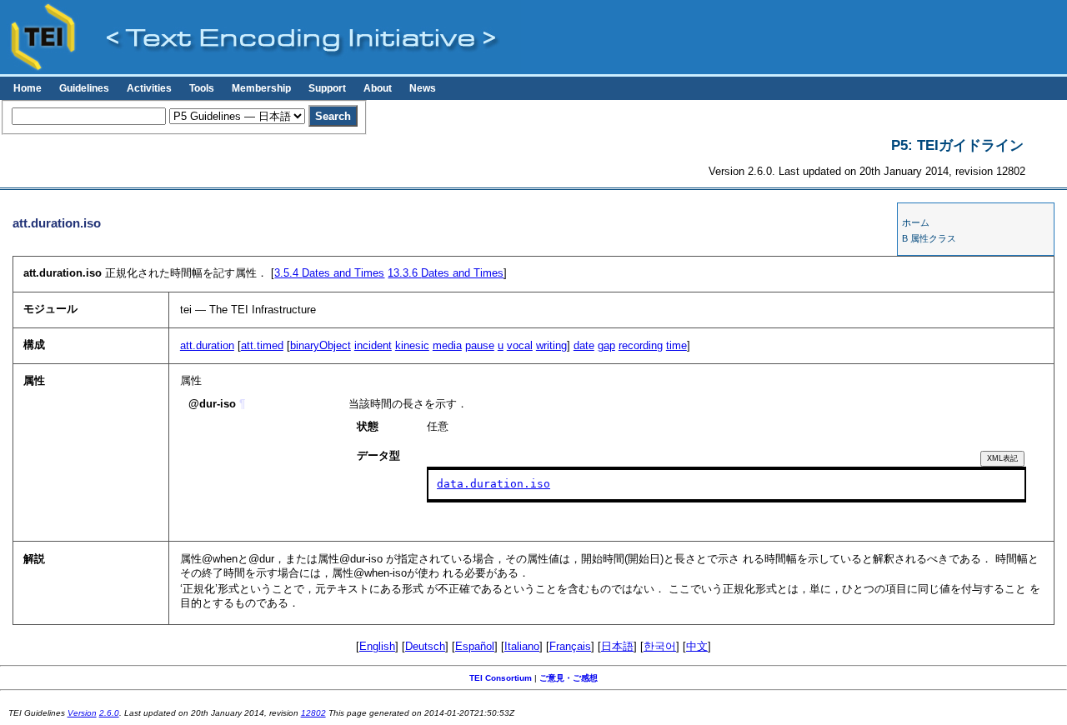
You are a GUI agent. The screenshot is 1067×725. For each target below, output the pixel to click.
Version (82, 713)
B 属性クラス (929, 238)
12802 (313, 713)
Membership (261, 88)
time (676, 345)
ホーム (915, 223)
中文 (697, 646)
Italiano (521, 646)
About (377, 88)
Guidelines (84, 88)
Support (327, 88)
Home (27, 88)
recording (641, 345)
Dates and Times (329, 273)
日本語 (617, 646)
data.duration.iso (493, 484)
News (422, 88)
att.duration (207, 345)
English (377, 646)
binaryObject (320, 345)
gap (606, 345)
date (584, 345)
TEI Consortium (500, 677)
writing (551, 345)
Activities (149, 88)
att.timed (262, 345)
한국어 (660, 646)
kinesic (412, 345)
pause (479, 345)
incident (373, 345)
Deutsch (425, 646)
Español (474, 646)
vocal (520, 345)
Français (570, 646)
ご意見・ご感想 (568, 677)
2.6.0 (109, 713)
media (447, 345)
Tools (201, 88)
